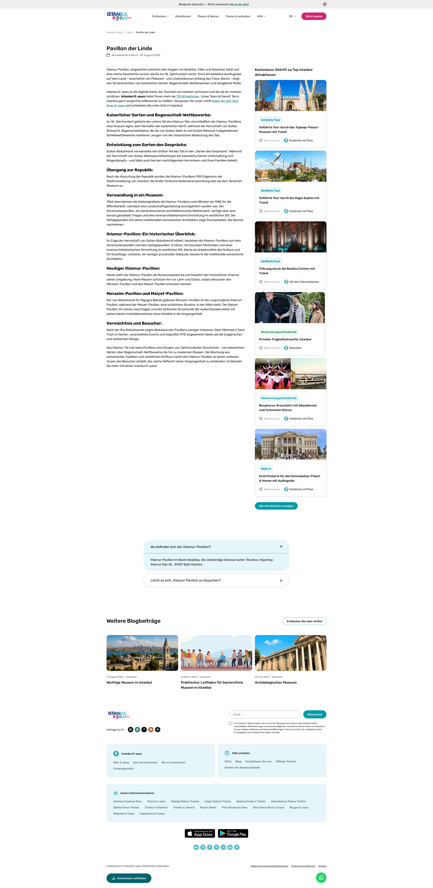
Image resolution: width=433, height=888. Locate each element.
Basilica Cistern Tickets (251, 801)
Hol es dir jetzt (239, 4)
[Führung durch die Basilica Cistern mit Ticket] (290, 236)
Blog (238, 761)
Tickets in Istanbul (156, 807)
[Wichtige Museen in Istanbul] (142, 653)
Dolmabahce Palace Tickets (288, 801)
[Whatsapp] (321, 877)
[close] (323, 4)
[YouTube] (223, 847)
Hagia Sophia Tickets (218, 801)
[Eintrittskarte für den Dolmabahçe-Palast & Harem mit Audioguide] (290, 444)
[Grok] (144, 729)
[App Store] (200, 833)
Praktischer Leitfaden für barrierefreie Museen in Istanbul (212, 685)
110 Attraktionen (187, 96)
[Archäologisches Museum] (290, 653)
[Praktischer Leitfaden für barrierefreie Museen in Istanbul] (216, 653)
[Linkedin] (230, 847)
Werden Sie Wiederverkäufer (242, 767)
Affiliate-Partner (286, 761)
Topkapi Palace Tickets (185, 801)
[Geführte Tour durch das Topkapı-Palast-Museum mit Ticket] (290, 95)
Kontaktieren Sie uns (258, 761)
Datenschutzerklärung (303, 865)
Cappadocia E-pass (152, 813)
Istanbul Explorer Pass (127, 801)
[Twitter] (216, 847)
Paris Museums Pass (234, 807)
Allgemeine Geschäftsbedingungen (269, 865)
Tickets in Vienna (184, 807)
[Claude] (151, 729)
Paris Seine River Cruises (268, 807)
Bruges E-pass (299, 807)
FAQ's (228, 761)
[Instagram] (203, 847)
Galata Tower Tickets (126, 807)
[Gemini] (157, 729)
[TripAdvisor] (196, 847)
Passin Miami (208, 807)
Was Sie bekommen (145, 762)
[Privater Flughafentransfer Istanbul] (290, 307)
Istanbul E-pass (132, 865)
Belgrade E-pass (123, 813)
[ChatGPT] (130, 729)
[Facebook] (209, 847)
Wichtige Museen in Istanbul (129, 682)
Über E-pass (121, 762)
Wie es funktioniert (173, 762)
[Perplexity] (137, 729)
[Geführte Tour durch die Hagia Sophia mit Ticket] (290, 166)
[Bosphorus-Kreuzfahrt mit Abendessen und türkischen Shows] (290, 373)
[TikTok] (237, 847)
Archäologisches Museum (276, 682)
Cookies (322, 865)
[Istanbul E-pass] (119, 16)
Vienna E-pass (156, 801)
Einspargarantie (123, 768)
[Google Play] (233, 833)
